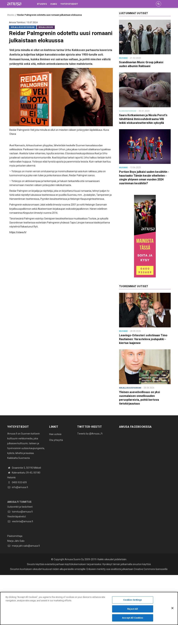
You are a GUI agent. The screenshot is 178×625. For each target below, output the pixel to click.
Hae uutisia (55, 434)
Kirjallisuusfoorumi (23, 27)
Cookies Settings (132, 600)
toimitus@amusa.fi (22, 511)
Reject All (132, 609)
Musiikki (123, 58)
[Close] (172, 608)
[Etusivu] (14, 3)
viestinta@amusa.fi (22, 521)
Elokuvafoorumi (127, 111)
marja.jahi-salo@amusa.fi (25, 545)
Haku (53, 4)
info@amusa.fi (19, 487)
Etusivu (42, 4)
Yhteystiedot (69, 4)
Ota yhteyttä (56, 440)
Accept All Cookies (132, 617)
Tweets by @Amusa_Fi (90, 433)
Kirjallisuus (46, 27)
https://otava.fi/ (18, 232)
